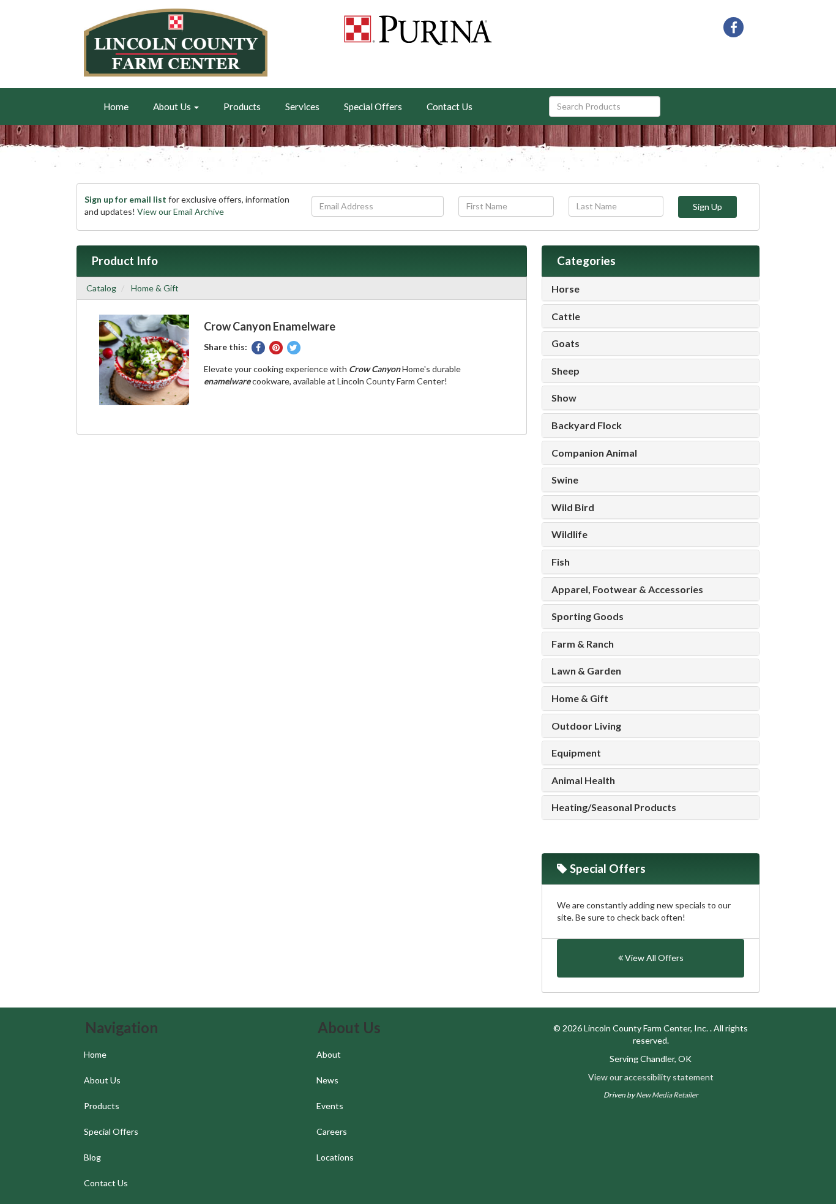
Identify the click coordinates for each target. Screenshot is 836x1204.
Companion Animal (594, 452)
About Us (102, 1080)
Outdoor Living (586, 725)
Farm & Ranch (582, 643)
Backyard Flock (586, 425)
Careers (331, 1131)
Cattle (565, 316)
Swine (564, 479)
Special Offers (373, 106)
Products (242, 106)
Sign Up (707, 206)
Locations (335, 1157)
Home (116, 106)
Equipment (576, 752)
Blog (92, 1157)
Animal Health (583, 780)
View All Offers (653, 957)
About (328, 1054)
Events (329, 1106)
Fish (560, 561)
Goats (565, 343)
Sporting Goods (587, 616)
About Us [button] (173, 106)
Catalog (101, 288)
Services (302, 106)
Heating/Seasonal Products (613, 807)
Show (564, 397)
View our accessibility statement (651, 1077)
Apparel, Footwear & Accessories (627, 589)
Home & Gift (155, 288)
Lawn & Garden (586, 670)
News (327, 1080)
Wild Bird (572, 507)
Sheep (565, 370)
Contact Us (449, 106)
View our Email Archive (180, 211)
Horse (565, 288)
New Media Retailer (667, 1094)
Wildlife (569, 534)
